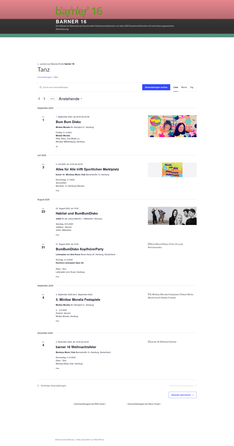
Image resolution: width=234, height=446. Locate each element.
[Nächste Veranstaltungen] (44, 98)
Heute (52, 98)
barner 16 (71, 21)
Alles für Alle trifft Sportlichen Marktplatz (87, 169)
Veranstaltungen (44, 77)
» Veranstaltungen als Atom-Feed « (144, 404)
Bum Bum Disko (68, 121)
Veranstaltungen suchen (156, 87)
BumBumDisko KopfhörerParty (79, 249)
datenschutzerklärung (64, 439)
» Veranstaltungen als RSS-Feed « (89, 404)
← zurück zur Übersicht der (55, 64)
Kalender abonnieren (181, 394)
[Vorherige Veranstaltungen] (39, 98)
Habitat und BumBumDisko (77, 213)
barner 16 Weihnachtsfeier (76, 346)
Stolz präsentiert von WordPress (90, 439)
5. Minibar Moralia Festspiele (78, 299)
